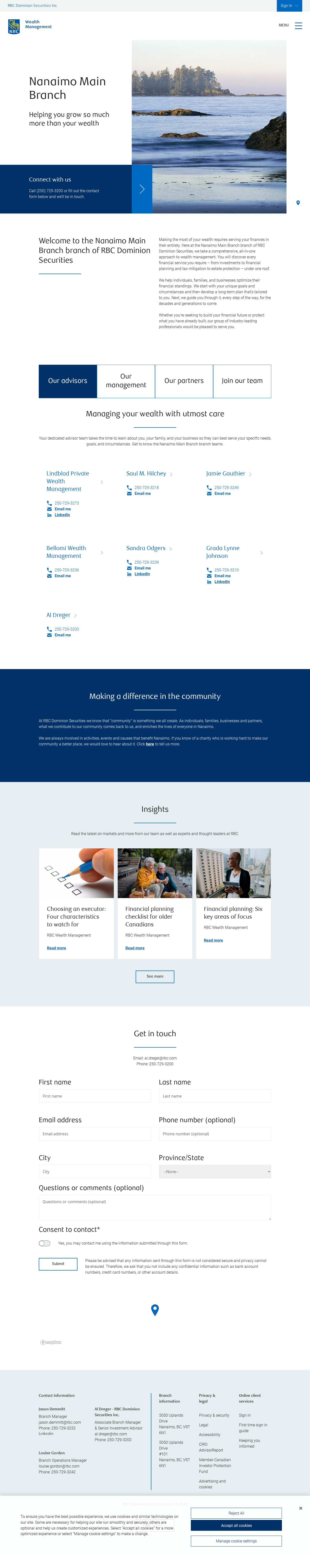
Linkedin (46, 1434)
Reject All (236, 1513)
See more (155, 977)
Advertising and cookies (212, 1484)
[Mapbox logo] (51, 1342)
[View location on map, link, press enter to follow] (155, 1316)
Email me (63, 509)
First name (55, 1082)
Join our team (242, 381)
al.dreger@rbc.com (111, 1434)
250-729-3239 (147, 562)
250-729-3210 (227, 570)
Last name (175, 1082)
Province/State (181, 1158)
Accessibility (209, 1434)
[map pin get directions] (155, 1310)
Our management (126, 381)
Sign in (245, 1415)
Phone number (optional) (197, 1120)
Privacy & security (214, 1415)
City (45, 1158)
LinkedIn (62, 515)
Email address (60, 1120)
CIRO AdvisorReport (211, 1447)
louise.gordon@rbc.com (59, 1466)
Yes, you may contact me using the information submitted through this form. (123, 1243)
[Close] (300, 1508)
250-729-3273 (67, 503)
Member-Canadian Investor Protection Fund (215, 1466)
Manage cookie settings (236, 1541)
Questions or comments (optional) (91, 1188)
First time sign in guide (253, 1428)
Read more (56, 948)
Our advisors (67, 381)
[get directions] (155, 1310)
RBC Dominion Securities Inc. (33, 6)
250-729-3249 (227, 487)
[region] (155, 1316)
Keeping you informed (249, 1443)
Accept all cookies (236, 1525)
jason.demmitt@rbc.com (60, 1422)
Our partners (184, 381)
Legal (203, 1425)
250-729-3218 (147, 487)
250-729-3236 (67, 570)
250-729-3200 (67, 629)
